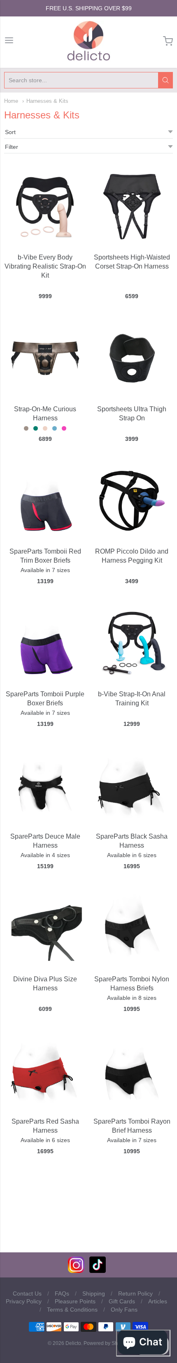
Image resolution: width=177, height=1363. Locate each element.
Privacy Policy (24, 1301)
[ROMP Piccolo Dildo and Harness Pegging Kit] (132, 501)
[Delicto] (89, 41)
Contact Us (27, 1293)
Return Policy (135, 1293)
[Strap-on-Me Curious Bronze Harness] (45, 358)
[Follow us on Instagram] (76, 1270)
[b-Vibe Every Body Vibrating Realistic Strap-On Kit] (45, 207)
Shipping (93, 1293)
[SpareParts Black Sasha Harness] (132, 786)
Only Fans (124, 1309)
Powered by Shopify (106, 1343)
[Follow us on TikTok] (97, 1270)
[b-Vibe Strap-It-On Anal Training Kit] (132, 643)
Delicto (73, 1343)
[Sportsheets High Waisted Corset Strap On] (132, 207)
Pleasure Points (75, 1301)
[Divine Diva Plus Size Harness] (45, 926)
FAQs (62, 1293)
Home (11, 101)
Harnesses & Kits (47, 101)
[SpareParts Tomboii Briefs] (45, 501)
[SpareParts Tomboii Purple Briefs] (45, 643)
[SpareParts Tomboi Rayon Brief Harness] (132, 1071)
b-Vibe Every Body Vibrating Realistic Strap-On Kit (45, 266)
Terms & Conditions (72, 1309)
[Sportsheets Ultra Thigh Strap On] (132, 358)
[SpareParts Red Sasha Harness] (45, 1071)
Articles (157, 1301)
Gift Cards (122, 1301)
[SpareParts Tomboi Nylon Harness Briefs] (132, 928)
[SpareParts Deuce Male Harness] (45, 786)
